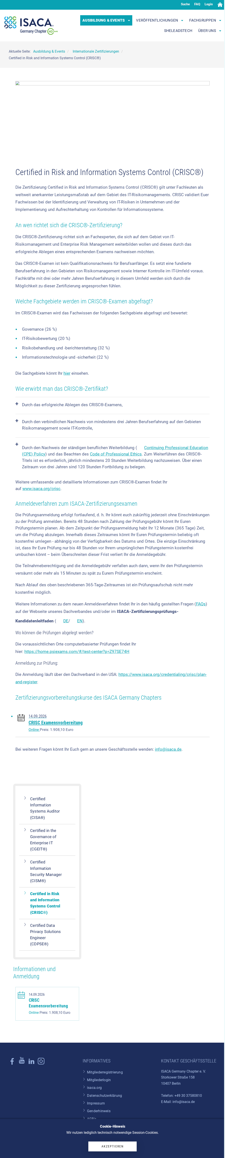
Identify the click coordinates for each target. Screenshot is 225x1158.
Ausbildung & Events (104, 20)
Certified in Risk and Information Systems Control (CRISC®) (45, 903)
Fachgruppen (203, 20)
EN (80, 620)
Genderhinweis (99, 1111)
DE (65, 620)
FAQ (197, 4)
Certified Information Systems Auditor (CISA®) (45, 808)
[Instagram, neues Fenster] (21, 1063)
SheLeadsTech (178, 30)
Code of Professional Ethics (116, 454)
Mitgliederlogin (99, 1080)
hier (67, 373)
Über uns (207, 30)
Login (209, 4)
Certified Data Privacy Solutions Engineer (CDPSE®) (45, 934)
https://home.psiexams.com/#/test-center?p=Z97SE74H (76, 651)
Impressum (96, 1103)
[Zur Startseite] (31, 25)
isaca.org (94, 1088)
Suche (185, 4)
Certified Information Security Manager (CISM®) (46, 871)
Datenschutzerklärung (104, 1095)
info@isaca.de (168, 749)
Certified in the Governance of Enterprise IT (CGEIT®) (43, 839)
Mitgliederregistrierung (105, 1072)
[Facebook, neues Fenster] (12, 1063)
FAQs (201, 604)
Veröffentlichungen (157, 20)
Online (34, 729)
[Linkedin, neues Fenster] (31, 1063)
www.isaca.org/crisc (41, 488)
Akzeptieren (113, 1146)
